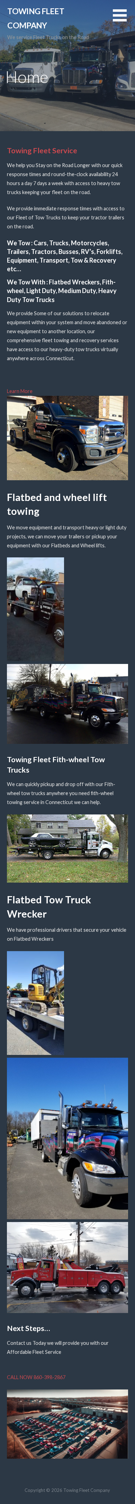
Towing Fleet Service (42, 150)
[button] (124, 19)
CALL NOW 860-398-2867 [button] (36, 1377)
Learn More (20, 391)
